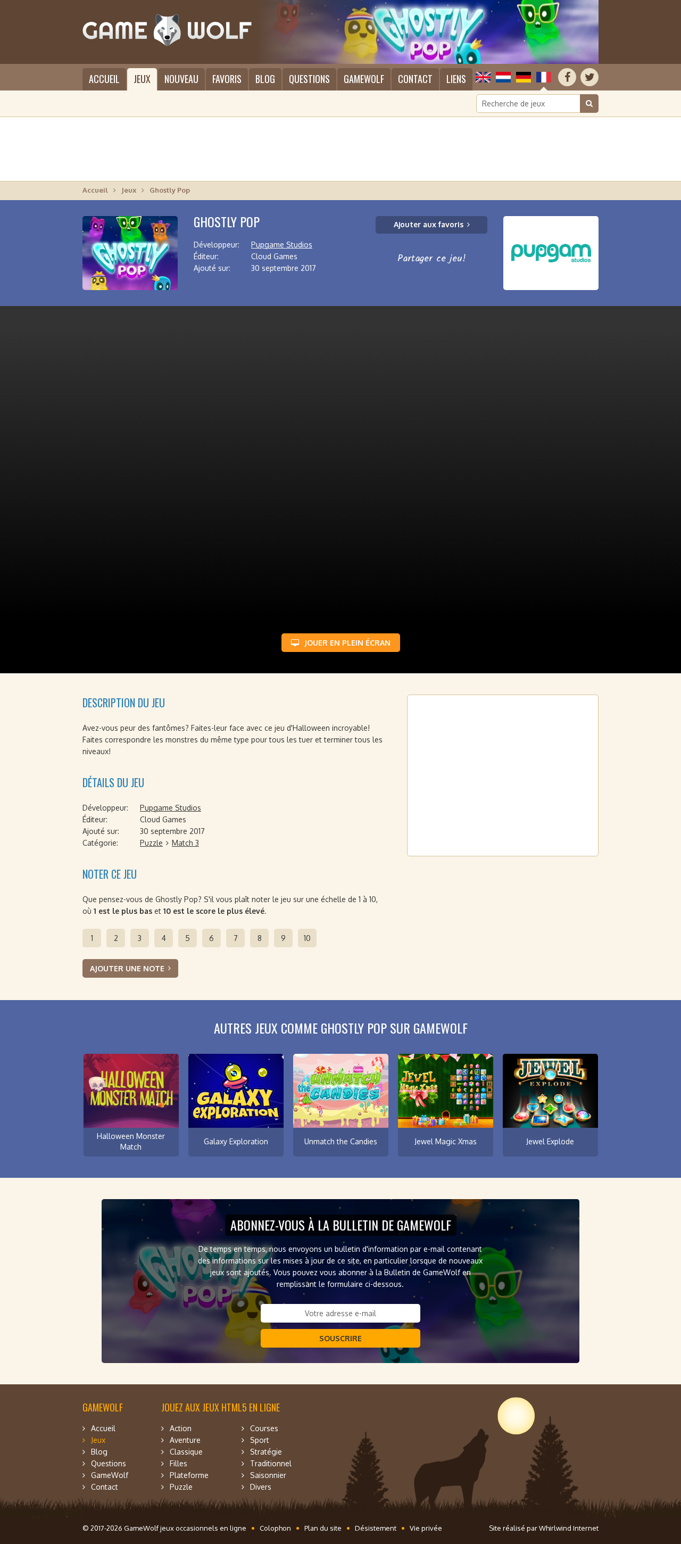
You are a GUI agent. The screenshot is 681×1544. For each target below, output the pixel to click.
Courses (264, 1428)
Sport (259, 1439)
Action (181, 1428)
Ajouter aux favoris (428, 224)
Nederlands (503, 77)
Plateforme (189, 1475)
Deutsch (523, 77)
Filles (178, 1463)
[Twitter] (589, 77)
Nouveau (181, 79)
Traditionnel (271, 1463)
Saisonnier (268, 1475)
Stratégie (266, 1451)
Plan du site (323, 1528)
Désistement (375, 1528)
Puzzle (151, 842)
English (483, 77)
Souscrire (340, 1338)
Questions (309, 79)
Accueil (104, 79)
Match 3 (185, 842)
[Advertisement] (340, 149)
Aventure (185, 1439)
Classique (186, 1451)
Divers (260, 1486)
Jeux (142, 79)
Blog (265, 79)
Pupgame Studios (281, 244)
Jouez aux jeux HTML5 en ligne (220, 1407)
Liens (456, 79)
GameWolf (364, 79)
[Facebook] (567, 77)
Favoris (227, 79)
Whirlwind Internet (569, 1528)
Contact (415, 79)
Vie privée (426, 1528)
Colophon (275, 1528)
